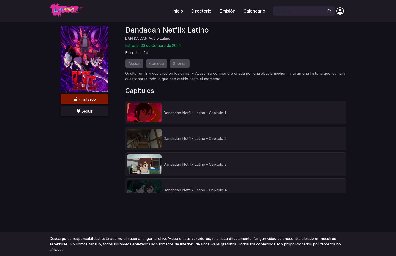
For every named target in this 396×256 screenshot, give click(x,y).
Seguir (86, 111)
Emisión (227, 11)
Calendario (254, 11)
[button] (341, 11)
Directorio (201, 11)
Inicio (177, 11)
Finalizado (86, 99)
